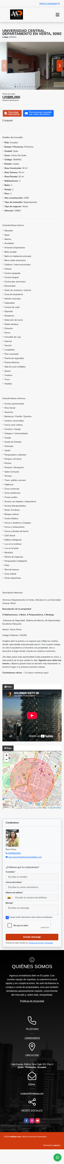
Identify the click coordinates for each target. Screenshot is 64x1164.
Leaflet (38, 807)
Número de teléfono (14, 892)
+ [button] (6, 755)
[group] (32, 66)
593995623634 (14, 853)
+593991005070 (32, 1038)
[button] (15, 86)
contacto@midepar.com (32, 1093)
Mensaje (10, 903)
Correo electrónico (14, 882)
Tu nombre (11, 872)
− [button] (6, 759)
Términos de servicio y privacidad (40, 943)
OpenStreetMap (55, 807)
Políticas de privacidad (32, 1001)
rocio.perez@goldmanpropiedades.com (25, 857)
